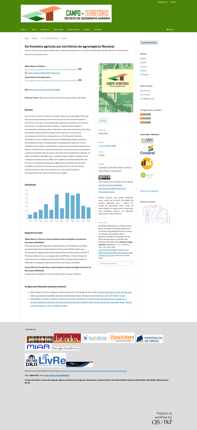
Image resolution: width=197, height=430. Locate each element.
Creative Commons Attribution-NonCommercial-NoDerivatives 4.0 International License (112, 188)
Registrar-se (163, 2)
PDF (104, 121)
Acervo (35, 38)
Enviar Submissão (149, 42)
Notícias (98, 29)
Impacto (87, 29)
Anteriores (44, 29)
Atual (34, 29)
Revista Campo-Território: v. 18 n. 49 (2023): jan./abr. (104, 295)
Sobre (23, 29)
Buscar (171, 29)
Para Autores (145, 95)
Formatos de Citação (108, 263)
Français (143, 66)
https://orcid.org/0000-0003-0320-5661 (44, 73)
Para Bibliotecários (147, 99)
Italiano (143, 70)
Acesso (173, 2)
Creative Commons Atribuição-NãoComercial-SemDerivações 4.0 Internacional (93, 371)
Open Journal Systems (149, 191)
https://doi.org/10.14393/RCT (56, 375)
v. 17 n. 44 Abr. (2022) (49, 38)
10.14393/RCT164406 (107, 250)
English (143, 58)
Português (144, 74)
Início (27, 38)
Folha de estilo (73, 29)
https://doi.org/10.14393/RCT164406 (44, 89)
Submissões (58, 29)
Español (143, 62)
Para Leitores (145, 91)
